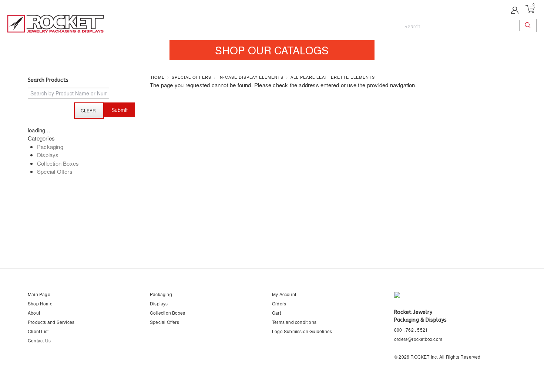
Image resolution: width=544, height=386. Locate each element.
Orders (279, 303)
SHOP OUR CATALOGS (272, 50)
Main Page (39, 294)
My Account (284, 294)
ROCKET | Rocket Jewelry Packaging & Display (55, 24)
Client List (38, 331)
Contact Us (39, 340)
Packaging (50, 146)
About (34, 312)
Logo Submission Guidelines (302, 331)
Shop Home (40, 303)
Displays (48, 155)
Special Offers (55, 171)
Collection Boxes (58, 163)
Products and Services (51, 322)
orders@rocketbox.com (418, 339)
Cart (276, 312)
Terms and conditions (294, 322)
